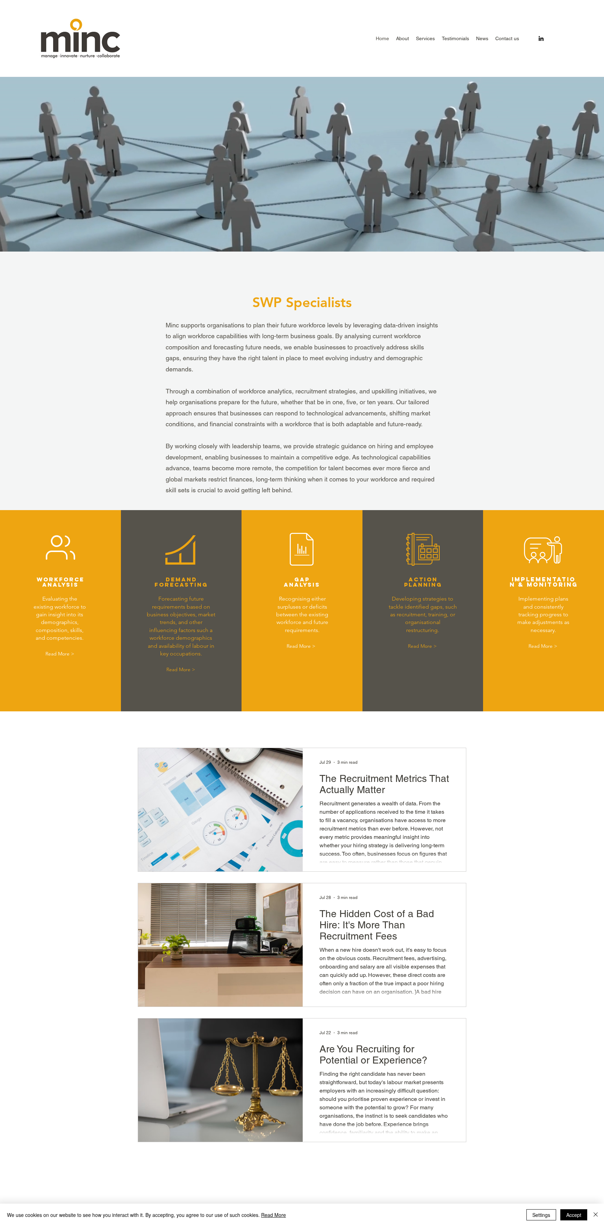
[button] (425, 38)
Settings (541, 1214)
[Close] (595, 1214)
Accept (573, 1214)
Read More (273, 1214)
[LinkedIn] (541, 38)
